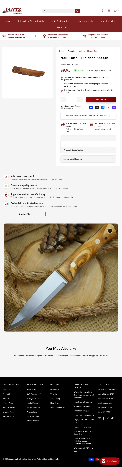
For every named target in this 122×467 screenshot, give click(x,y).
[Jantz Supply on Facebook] (104, 418)
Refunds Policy (8, 416)
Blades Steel (31, 390)
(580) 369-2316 (108, 394)
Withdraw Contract (57, 407)
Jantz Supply (13, 459)
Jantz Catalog (55, 399)
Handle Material (32, 403)
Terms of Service (9, 407)
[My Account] (108, 10)
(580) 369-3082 (107, 399)
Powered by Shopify (51, 459)
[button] (9, 21)
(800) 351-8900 (110, 390)
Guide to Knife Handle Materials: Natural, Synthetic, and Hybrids (82, 441)
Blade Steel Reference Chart (84, 415)
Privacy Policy (8, 403)
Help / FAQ (7, 399)
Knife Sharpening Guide (82, 411)
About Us (6, 390)
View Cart (54, 394)
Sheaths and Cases (33, 407)
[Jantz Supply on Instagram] (108, 418)
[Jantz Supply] (12, 11)
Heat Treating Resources (83, 402)
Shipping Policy (8, 412)
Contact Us (24, 214)
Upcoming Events (33, 416)
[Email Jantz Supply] (99, 418)
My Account (54, 390)
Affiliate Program (33, 421)
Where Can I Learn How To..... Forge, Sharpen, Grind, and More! (84, 394)
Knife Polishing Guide (81, 406)
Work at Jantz (32, 412)
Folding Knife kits (33, 399)
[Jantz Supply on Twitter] (112, 418)
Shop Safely (54, 403)
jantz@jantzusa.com (105, 403)
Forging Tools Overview (82, 427)
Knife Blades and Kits (34, 394)
